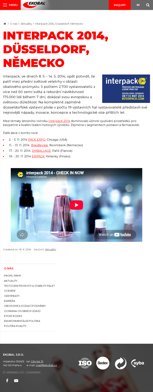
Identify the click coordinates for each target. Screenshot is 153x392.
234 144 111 (37, 361)
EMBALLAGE (41, 151)
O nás (13, 23)
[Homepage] (5, 23)
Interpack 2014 (59, 121)
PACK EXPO (36, 139)
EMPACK (38, 156)
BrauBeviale (39, 145)
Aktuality (26, 23)
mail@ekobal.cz (46, 365)
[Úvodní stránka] (34, 5)
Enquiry (120, 5)
